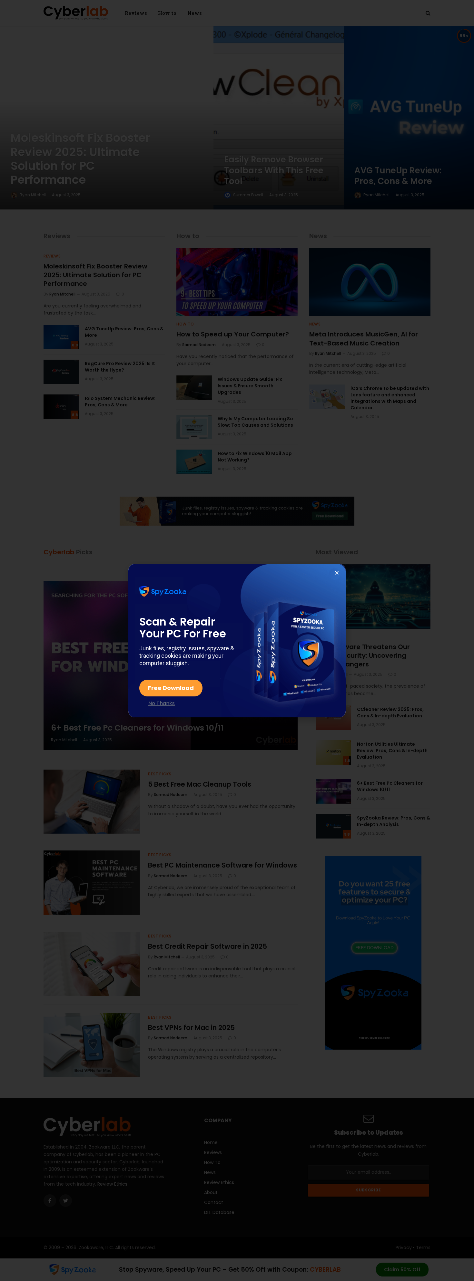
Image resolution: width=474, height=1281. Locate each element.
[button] (336, 572)
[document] (237, 640)
